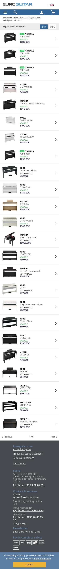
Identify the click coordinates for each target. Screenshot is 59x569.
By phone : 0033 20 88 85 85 (28, 518)
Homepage (7, 17)
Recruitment (19, 463)
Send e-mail (20, 523)
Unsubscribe (33, 531)
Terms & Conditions (23, 457)
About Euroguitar (22, 449)
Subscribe (18, 531)
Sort (52, 27)
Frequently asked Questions (28, 453)
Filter (44, 27)
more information (42, 558)
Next (53, 436)
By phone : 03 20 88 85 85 (28, 485)
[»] (54, 4)
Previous (8, 436)
